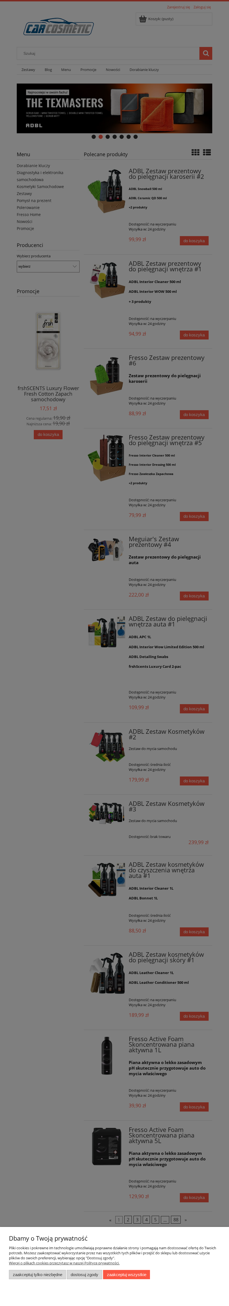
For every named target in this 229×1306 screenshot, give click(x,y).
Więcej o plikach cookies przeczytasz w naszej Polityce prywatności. (64, 1262)
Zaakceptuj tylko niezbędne (37, 1274)
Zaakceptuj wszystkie (126, 1274)
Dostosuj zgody (84, 1274)
